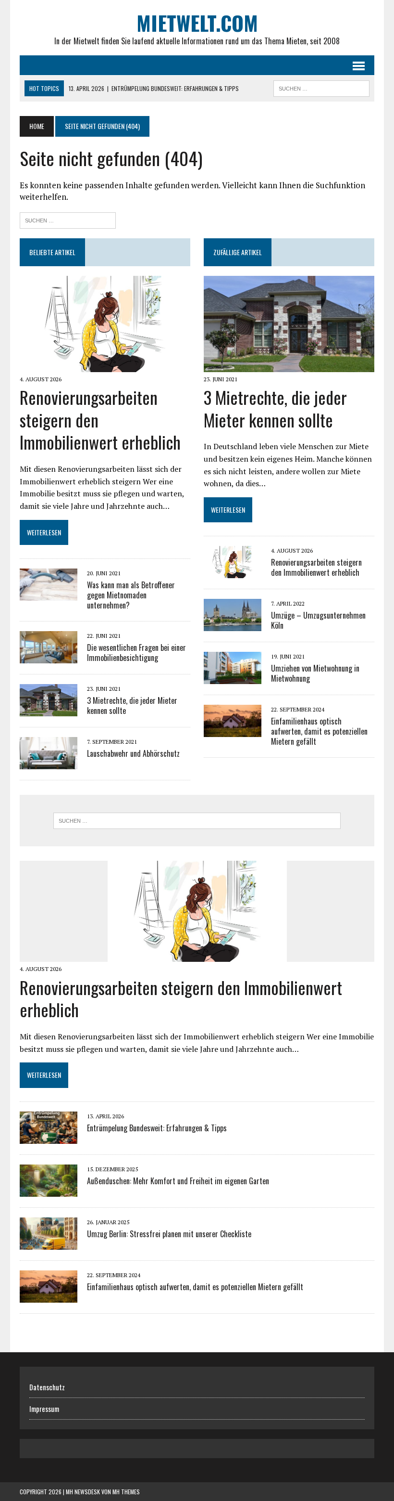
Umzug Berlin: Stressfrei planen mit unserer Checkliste (169, 1234)
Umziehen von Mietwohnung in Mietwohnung (315, 673)
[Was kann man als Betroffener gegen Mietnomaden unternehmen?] (48, 594)
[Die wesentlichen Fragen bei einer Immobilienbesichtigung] (48, 656)
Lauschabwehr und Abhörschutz (133, 753)
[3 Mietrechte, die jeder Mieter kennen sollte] (48, 709)
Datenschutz (47, 1387)
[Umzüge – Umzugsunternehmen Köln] (232, 625)
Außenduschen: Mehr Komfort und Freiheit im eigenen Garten (178, 1181)
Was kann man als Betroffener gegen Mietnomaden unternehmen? (131, 595)
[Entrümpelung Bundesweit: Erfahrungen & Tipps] (48, 1137)
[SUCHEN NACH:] (321, 87)
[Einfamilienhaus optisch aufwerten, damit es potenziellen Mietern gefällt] (232, 730)
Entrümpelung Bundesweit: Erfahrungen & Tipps (157, 1128)
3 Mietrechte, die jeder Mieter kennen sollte (132, 705)
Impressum (44, 1408)
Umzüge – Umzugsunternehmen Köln (318, 620)
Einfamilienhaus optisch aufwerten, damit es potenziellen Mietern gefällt (319, 731)
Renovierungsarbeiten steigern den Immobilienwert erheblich (316, 567)
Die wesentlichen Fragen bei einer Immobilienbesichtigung (136, 652)
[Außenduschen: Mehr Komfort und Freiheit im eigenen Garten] (48, 1190)
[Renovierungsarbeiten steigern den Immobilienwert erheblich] (105, 365)
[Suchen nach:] (68, 219)
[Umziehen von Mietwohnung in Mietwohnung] (232, 678)
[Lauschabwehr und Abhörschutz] (48, 762)
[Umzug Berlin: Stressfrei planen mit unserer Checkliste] (48, 1243)
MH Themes (126, 1492)
